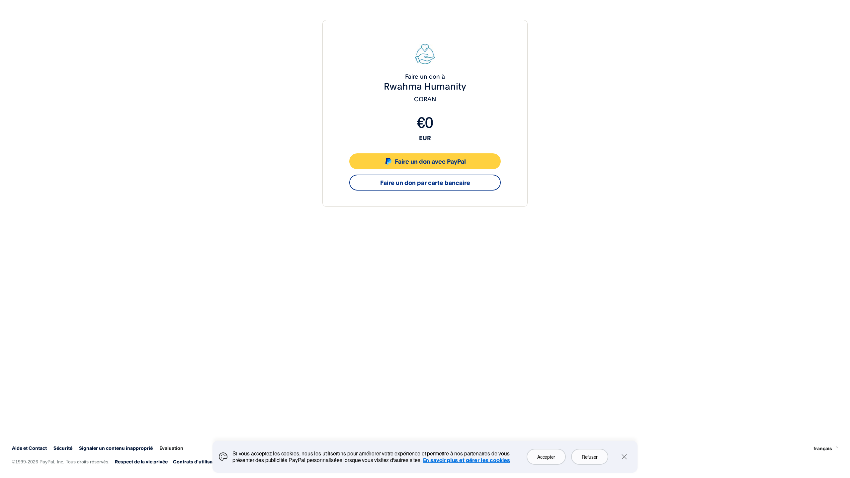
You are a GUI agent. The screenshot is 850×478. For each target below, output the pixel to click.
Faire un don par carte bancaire (425, 182)
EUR (425, 137)
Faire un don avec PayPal (430, 161)
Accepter (546, 456)
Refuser (590, 456)
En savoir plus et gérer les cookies (466, 460)
